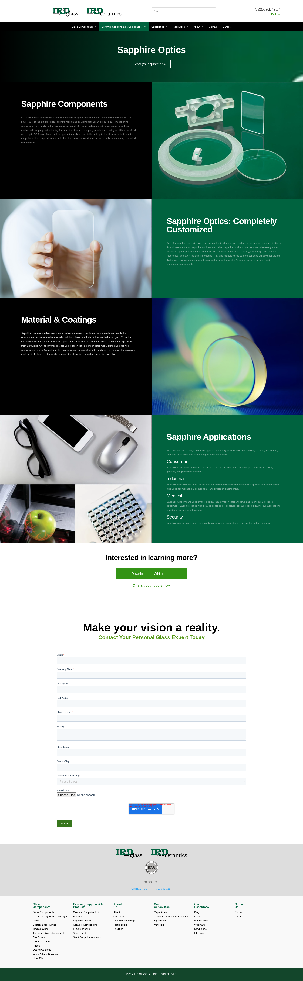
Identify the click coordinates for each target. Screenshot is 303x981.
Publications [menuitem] (201, 920)
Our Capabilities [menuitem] (162, 906)
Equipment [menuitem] (160, 920)
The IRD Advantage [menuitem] (124, 920)
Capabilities (157, 26)
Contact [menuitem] (239, 912)
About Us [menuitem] (117, 906)
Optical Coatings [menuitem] (42, 949)
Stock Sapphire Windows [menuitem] (87, 937)
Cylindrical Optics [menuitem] (42, 941)
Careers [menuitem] (239, 916)
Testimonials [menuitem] (120, 924)
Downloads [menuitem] (200, 928)
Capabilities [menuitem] (160, 912)
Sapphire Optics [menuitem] (82, 920)
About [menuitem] (117, 912)
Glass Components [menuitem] (41, 906)
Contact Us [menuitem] (240, 906)
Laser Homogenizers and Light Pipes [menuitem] (50, 918)
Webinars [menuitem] (200, 924)
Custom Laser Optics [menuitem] (44, 924)
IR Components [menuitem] (81, 928)
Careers (227, 26)
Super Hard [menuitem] (79, 933)
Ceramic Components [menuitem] (85, 924)
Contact (213, 26)
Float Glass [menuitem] (39, 958)
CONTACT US (139, 888)
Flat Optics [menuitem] (39, 937)
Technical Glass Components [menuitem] (49, 933)
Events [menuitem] (198, 916)
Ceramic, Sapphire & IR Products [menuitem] (86, 914)
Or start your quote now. (152, 585)
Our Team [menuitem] (119, 916)
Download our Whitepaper (151, 574)
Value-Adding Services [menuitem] (45, 953)
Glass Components (82, 26)
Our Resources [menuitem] (201, 906)
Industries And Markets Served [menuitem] (171, 916)
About (197, 26)
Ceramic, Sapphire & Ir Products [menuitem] (88, 906)
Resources (179, 26)
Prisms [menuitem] (36, 945)
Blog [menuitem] (197, 912)
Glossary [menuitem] (199, 933)
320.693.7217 (267, 9)
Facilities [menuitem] (118, 928)
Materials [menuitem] (159, 924)
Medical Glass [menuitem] (40, 928)
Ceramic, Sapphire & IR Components (122, 26)
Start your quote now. (150, 64)
